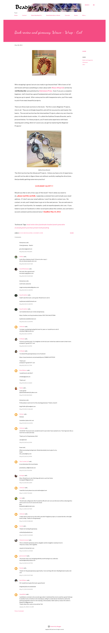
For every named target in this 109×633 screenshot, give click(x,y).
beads (19, 228)
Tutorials (67, 15)
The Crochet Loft (24, 461)
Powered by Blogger (55, 626)
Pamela (21, 568)
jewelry (24, 228)
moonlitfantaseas (24, 268)
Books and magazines (87, 60)
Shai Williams (23, 580)
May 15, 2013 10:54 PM (26, 589)
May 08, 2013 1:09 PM (25, 333)
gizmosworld (23, 556)
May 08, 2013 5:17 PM (25, 365)
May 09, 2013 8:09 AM (25, 395)
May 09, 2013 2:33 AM (25, 383)
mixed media (38, 228)
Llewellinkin (22, 594)
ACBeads (22, 338)
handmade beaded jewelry (48, 224)
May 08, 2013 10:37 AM (26, 264)
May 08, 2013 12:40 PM (26, 304)
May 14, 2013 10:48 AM (26, 521)
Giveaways (85, 62)
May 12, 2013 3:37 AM (25, 509)
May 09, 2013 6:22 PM (25, 442)
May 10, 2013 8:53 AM (25, 482)
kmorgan (21, 475)
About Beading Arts (36, 15)
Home (15, 15)
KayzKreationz (23, 295)
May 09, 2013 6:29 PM (25, 456)
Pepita (21, 388)
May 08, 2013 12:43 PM (26, 321)
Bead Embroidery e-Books (53, 15)
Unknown (22, 326)
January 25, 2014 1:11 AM (26, 607)
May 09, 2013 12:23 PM (26, 423)
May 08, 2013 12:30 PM (26, 290)
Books (76, 15)
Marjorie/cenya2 (24, 540)
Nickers (21, 414)
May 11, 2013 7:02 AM (25, 493)
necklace (30, 228)
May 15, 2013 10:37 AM (26, 575)
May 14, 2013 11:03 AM (26, 535)
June (20, 498)
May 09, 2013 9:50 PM (25, 470)
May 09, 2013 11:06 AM (26, 409)
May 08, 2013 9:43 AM (25, 251)
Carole (21, 526)
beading (46, 228)
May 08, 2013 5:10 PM (25, 346)
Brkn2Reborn (23, 370)
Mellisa (21, 256)
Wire (83, 64)
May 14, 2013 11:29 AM (26, 551)
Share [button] (84, 51)
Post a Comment (19, 611)
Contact (24, 15)
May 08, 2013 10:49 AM (26, 276)
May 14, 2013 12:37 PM (26, 563)
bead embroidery (33, 224)
